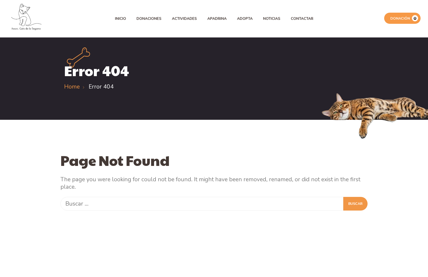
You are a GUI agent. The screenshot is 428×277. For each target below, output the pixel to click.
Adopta (245, 18)
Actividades (184, 18)
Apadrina (217, 18)
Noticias (271, 18)
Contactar (302, 18)
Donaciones (148, 18)
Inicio (120, 18)
